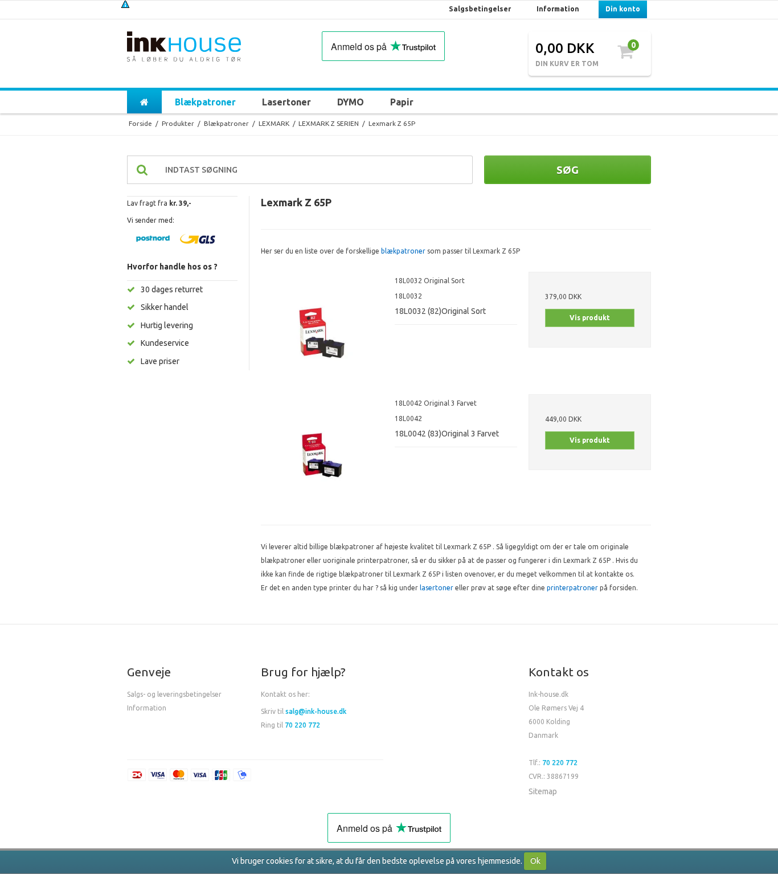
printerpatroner (572, 587)
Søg (567, 169)
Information (146, 708)
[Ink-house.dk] (184, 47)
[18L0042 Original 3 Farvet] (322, 455)
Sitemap (543, 791)
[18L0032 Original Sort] (322, 333)
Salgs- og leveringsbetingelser (174, 694)
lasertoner (436, 587)
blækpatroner (403, 251)
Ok (535, 860)
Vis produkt (590, 317)
